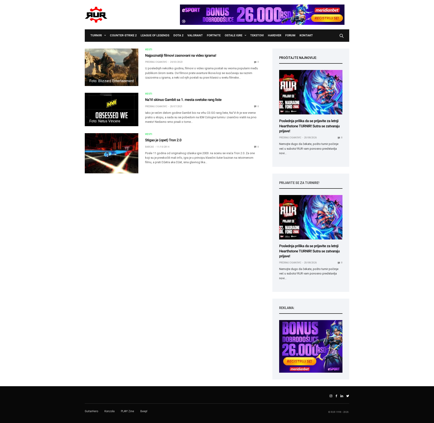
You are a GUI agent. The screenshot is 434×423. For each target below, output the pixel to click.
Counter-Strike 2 (123, 35)
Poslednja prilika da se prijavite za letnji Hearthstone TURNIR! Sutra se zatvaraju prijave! (309, 126)
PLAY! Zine (127, 411)
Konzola (109, 411)
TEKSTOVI (257, 35)
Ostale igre (233, 35)
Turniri (96, 35)
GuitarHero (91, 411)
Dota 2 (178, 35)
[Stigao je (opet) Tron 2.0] (111, 153)
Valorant (195, 35)
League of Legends (155, 35)
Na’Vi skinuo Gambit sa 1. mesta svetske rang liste (183, 100)
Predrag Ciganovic (156, 62)
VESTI (148, 50)
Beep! (143, 411)
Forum (290, 35)
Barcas (149, 147)
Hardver (274, 35)
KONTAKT (306, 35)
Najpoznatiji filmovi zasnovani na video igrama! (180, 55)
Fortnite (214, 35)
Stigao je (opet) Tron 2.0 (163, 140)
